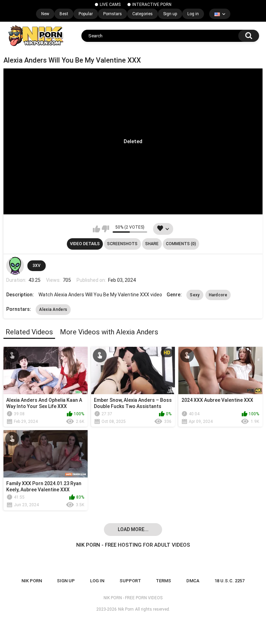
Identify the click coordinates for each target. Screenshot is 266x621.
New (45, 13)
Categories (142, 13)
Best (64, 13)
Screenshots (122, 243)
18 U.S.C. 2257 (229, 580)
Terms (163, 580)
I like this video (96, 228)
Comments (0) (181, 243)
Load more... (133, 529)
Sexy (195, 295)
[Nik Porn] (35, 35)
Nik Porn (126, 609)
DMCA (193, 580)
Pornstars (112, 13)
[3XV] (15, 265)
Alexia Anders (53, 309)
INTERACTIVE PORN (151, 4)
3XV (37, 265)
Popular (86, 13)
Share (152, 243)
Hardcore (218, 295)
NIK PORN (31, 580)
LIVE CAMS (110, 4)
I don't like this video (105, 228)
